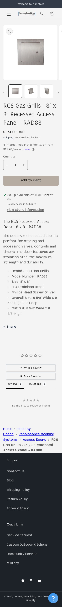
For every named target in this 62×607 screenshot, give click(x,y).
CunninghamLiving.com (28, 596)
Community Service (22, 554)
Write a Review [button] (33, 367)
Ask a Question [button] (33, 376)
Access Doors (34, 440)
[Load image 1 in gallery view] (15, 91)
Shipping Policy (18, 489)
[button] (8, 14)
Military (13, 563)
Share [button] (11, 326)
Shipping (8, 137)
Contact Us (16, 471)
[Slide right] (58, 92)
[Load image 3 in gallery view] (46, 91)
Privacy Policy (18, 508)
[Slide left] (4, 92)
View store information (25, 209)
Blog (10, 480)
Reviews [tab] (12, 383)
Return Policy (17, 499)
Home (7, 429)
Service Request (20, 535)
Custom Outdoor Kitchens (27, 544)
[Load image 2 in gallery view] (31, 91)
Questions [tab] (35, 383)
